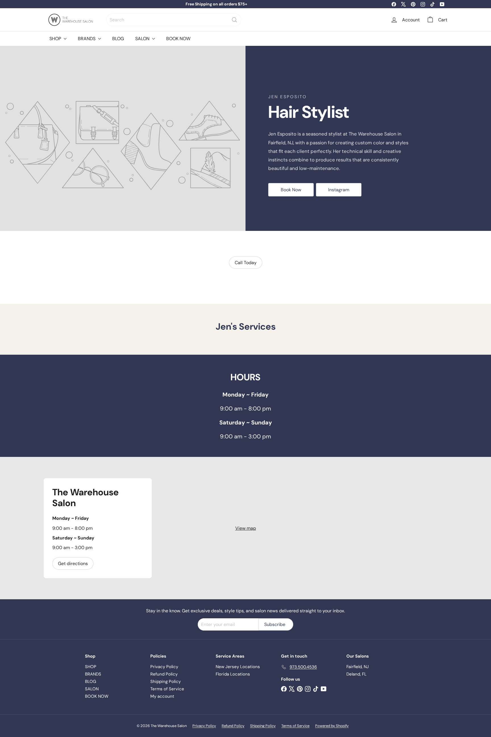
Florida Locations (233, 674)
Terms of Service (167, 689)
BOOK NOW (178, 39)
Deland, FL (356, 674)
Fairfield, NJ (357, 667)
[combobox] (173, 19)
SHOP (55, 39)
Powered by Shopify (332, 725)
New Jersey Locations (238, 667)
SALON (143, 39)
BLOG (118, 39)
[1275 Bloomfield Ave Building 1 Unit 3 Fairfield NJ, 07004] (245, 528)
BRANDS (87, 39)
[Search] (234, 19)
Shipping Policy (165, 681)
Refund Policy (164, 674)
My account (162, 696)
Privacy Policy (164, 667)
